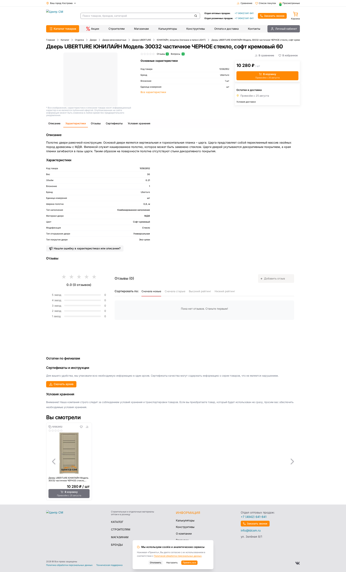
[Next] (292, 461)
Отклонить (155, 562)
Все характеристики (153, 92)
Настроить (172, 562)
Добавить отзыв (272, 278)
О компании (184, 533)
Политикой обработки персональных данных (178, 556)
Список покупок (267, 3)
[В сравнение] (87, 426)
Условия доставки (246, 101)
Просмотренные (290, 3)
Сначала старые (175, 291)
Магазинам (141, 28)
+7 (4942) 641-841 (244, 13)
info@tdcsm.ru (251, 530)
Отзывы (96, 123)
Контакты (254, 28)
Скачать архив (64, 384)
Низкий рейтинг (225, 291)
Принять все (189, 562)
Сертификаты (114, 123)
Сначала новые (151, 291)
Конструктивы (195, 28)
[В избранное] (81, 426)
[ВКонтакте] (297, 563)
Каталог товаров (65, 28)
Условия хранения (139, 123)
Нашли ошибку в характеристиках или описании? (87, 248)
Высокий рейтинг (200, 291)
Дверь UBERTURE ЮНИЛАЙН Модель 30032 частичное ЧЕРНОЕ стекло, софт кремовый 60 (68, 479)
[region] (173, 461)
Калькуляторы (167, 28)
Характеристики (75, 123)
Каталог (117, 522)
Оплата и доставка (226, 28)
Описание (54, 123)
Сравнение (246, 3)
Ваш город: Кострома (61, 3)
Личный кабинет (286, 28)
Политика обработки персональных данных (69, 565)
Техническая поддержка (109, 565)
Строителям (116, 28)
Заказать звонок (274, 15)
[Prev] (54, 461)
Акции (95, 28)
